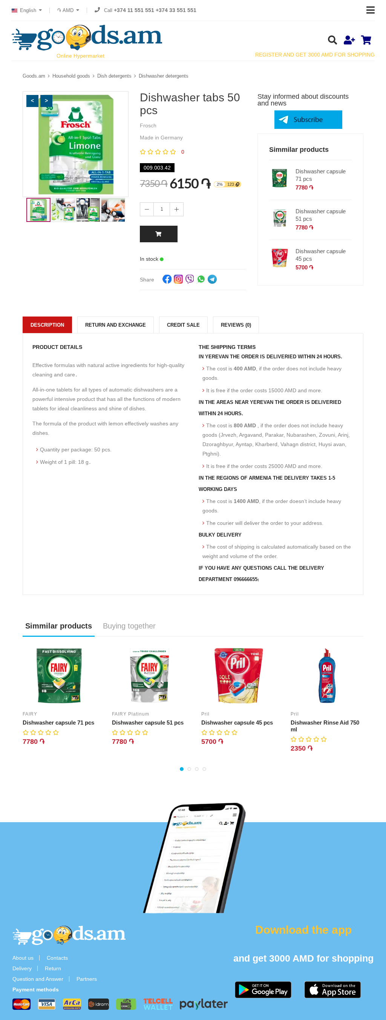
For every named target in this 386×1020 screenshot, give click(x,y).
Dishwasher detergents (163, 76)
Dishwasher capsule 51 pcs (321, 215)
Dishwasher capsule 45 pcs (321, 255)
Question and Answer (37, 979)
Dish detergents (114, 76)
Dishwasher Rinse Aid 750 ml (325, 726)
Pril (205, 714)
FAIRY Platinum (130, 714)
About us (23, 957)
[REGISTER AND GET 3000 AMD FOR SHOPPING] (349, 40)
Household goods (71, 76)
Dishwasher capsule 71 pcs (321, 175)
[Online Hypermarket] (86, 37)
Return (53, 968)
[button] (32, 101)
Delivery (22, 968)
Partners (87, 979)
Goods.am (34, 76)
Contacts (57, 957)
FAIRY (30, 714)
